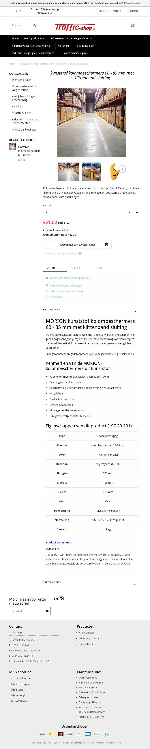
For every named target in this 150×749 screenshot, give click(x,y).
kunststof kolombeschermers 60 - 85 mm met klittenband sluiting (53, 63)
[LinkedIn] (56, 598)
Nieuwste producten (89, 638)
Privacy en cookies (88, 697)
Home (15, 38)
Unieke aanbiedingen (75, 53)
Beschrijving (51, 309)
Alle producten (86, 632)
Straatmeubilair (86, 45)
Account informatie (21, 678)
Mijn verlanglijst (19, 695)
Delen (75, 267)
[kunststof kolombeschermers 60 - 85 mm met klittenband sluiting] (68, 171)
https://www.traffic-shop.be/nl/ (25, 650)
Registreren (132, 10)
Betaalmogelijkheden (90, 702)
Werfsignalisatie (33, 38)
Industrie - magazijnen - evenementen (33, 53)
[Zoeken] (34, 25)
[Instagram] (62, 598)
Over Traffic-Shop (88, 677)
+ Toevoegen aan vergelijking (66, 291)
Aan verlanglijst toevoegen (61, 253)
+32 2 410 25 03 (21, 645)
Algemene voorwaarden (91, 682)
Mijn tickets (17, 689)
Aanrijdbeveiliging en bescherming (31, 45)
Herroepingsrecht (88, 687)
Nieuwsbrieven (19, 701)
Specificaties (52, 582)
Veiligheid (64, 45)
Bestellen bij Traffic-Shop (92, 692)
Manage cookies (132, 3)
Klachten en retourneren (91, 716)
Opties (51, 267)
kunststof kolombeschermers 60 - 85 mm (29, 150)
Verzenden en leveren (90, 707)
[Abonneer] (47, 609)
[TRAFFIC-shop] (75, 25)
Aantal (47, 205)
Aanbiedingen (86, 644)
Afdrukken (55, 296)
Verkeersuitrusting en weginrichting (70, 38)
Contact (102, 10)
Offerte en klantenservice (92, 711)
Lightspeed (79, 742)
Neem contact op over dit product (70, 278)
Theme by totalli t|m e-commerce (104, 742)
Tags (99, 267)
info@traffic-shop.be (24, 640)
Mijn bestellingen (20, 684)
